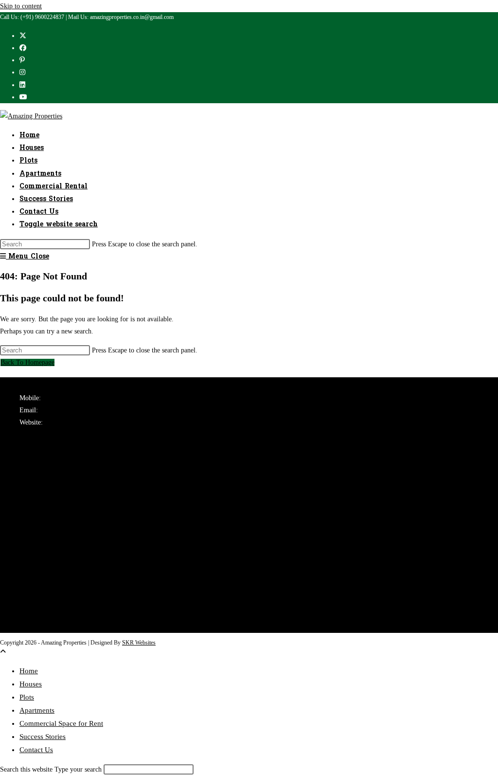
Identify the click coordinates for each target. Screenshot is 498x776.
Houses (29, 470)
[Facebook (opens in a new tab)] (22, 48)
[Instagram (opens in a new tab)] (22, 72)
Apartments (35, 482)
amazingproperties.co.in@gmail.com (88, 410)
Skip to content (21, 6)
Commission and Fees (49, 626)
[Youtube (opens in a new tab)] (23, 97)
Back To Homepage (27, 362)
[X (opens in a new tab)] (22, 35)
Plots (26, 458)
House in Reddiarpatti (49, 530)
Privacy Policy (39, 602)
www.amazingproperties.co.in (83, 422)
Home (28, 671)
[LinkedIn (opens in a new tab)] (22, 85)
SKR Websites (139, 642)
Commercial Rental (45, 495)
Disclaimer (34, 614)
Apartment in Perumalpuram (58, 542)
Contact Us (36, 750)
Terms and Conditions (49, 589)
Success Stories (42, 736)
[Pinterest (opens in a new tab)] (22, 60)
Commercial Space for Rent (61, 723)
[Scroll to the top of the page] (3, 651)
